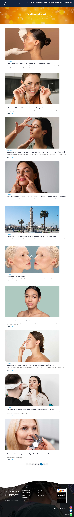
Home (28, 2)
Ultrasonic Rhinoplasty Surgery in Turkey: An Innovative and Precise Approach (36, 152)
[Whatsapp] (71, 514)
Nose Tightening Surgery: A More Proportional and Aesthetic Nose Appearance (36, 196)
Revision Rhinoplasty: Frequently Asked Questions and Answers (30, 454)
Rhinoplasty (39, 2)
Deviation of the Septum (27, 495)
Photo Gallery (40, 494)
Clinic (39, 492)
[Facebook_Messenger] (71, 510)
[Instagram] (71, 507)
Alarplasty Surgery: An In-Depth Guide (21, 321)
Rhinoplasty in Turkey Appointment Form (59, 2)
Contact (46, 2)
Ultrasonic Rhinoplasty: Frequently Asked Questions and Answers (31, 365)
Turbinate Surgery (25, 499)
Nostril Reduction (25, 500)
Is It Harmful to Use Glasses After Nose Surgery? (25, 108)
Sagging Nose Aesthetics (16, 276)
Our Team (40, 490)
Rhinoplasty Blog (41, 495)
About (32, 2)
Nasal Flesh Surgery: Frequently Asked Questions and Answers (30, 409)
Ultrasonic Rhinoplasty (26, 490)
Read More (9, 69)
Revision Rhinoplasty (26, 492)
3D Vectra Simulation (26, 497)
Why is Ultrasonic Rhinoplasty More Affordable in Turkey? (28, 63)
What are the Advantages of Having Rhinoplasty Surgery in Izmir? (31, 236)
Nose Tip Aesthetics (26, 494)
